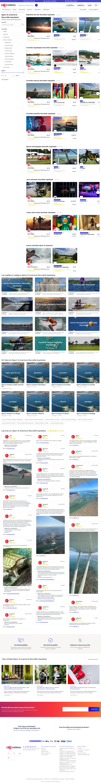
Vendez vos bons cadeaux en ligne (67, 749)
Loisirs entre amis (9, 64)
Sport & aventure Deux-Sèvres (25, 423)
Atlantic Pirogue (44, 442)
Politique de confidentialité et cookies (54, 779)
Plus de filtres (4, 79)
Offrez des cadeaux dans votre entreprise (68, 769)
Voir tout (58, 14)
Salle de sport (8, 42)
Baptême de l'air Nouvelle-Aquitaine (40, 15)
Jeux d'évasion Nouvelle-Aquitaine (39, 179)
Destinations (37, 9)
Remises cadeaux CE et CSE (67, 771)
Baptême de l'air (8, 48)
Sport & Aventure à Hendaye (86, 413)
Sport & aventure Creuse (8, 423)
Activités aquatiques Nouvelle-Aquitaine (42, 48)
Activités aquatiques (9, 53)
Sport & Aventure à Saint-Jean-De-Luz (12, 385)
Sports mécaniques (9, 59)
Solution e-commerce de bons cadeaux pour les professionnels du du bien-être (68, 759)
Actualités (80, 751)
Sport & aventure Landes (42, 423)
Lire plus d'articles (92, 659)
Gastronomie (6, 37)
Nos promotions (82, 753)
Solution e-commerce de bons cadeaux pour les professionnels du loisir (68, 763)
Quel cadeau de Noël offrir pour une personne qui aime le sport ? (83, 688)
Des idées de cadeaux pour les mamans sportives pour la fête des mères (48, 688)
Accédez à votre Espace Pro (67, 751)
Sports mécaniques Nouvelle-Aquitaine (41, 146)
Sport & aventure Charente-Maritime (34, 419)
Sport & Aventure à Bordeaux (36, 385)
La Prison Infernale (12, 608)
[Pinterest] (9, 758)
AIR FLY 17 (9, 509)
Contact (80, 748)
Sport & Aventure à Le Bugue (10, 413)
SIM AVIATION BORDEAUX (47, 579)
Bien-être (5, 34)
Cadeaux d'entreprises (84, 754)
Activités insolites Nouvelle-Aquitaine (40, 114)
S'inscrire (94, 709)
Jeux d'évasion (8, 61)
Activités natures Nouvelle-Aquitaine (40, 81)
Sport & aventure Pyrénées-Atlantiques (12, 419)
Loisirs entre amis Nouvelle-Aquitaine (40, 212)
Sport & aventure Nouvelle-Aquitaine (16, 12)
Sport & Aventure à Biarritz (35, 413)
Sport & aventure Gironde (52, 419)
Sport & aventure (4, 12)
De (2, 75)
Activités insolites (9, 56)
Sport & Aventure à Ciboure (60, 413)
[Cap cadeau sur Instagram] (14, 753)
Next (98, 27)
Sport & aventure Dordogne (68, 419)
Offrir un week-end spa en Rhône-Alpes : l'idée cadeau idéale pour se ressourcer (16, 688)
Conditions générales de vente (34, 779)
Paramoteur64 (11, 448)
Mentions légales (70, 779)
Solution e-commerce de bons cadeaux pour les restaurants (68, 753)
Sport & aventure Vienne (57, 423)
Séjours (5, 31)
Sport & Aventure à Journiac (86, 385)
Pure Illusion (56, 781)
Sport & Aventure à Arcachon (61, 385)
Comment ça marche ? (84, 750)
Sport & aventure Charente (85, 419)
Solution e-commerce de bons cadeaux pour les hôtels (68, 756)
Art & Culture (6, 67)
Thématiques (46, 9)
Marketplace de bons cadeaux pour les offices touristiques (67, 766)
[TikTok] (14, 758)
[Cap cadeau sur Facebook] (9, 753)
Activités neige (8, 50)
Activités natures (9, 45)
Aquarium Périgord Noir (13, 593)
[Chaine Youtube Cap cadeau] (20, 753)
